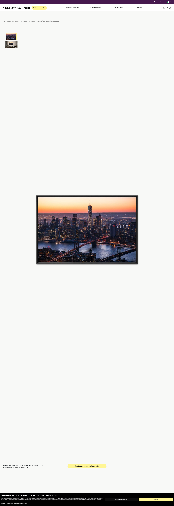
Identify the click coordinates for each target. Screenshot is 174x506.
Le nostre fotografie (72, 8)
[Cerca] (44, 8)
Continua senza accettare (121, 499)
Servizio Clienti (159, 2)
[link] (16, 8)
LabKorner (138, 8)
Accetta (156, 499)
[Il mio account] (163, 7)
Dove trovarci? (9, 2)
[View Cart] (169, 7)
